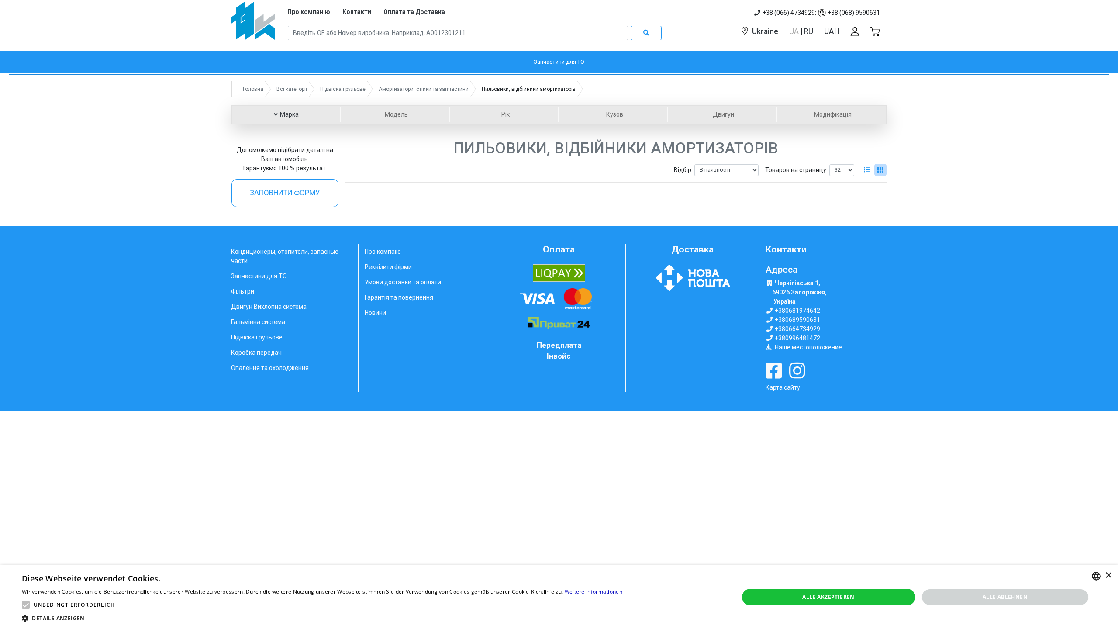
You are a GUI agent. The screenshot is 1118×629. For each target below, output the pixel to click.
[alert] (559, 597)
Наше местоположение (808, 347)
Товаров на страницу (795, 169)
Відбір (682, 169)
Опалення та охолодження (270, 367)
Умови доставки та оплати (403, 282)
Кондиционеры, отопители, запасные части (284, 256)
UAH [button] (831, 31)
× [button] (1108, 575)
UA (795, 31)
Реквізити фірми (388, 266)
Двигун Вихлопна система (269, 306)
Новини (375, 312)
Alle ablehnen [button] (1005, 597)
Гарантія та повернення (399, 297)
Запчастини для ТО (259, 276)
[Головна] (253, 24)
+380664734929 (797, 328)
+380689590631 (797, 319)
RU (808, 31)
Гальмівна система (258, 321)
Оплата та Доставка (414, 11)
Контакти (356, 11)
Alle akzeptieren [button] (828, 597)
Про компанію (308, 11)
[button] (26, 605)
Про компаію (383, 251)
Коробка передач (256, 352)
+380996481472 (797, 338)
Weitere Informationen (593, 591)
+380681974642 (797, 310)
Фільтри (242, 291)
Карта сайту (783, 387)
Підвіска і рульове (257, 337)
